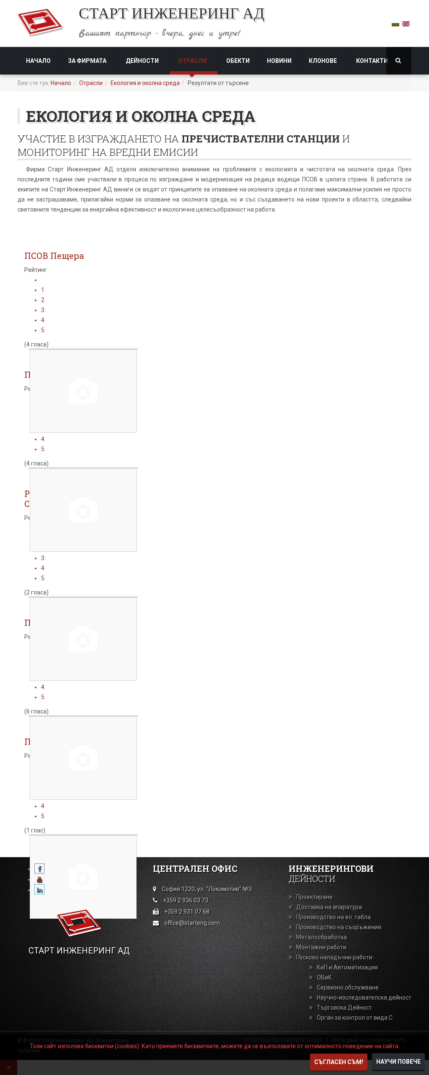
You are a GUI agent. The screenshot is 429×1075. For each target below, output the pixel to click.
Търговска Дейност (344, 1007)
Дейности (143, 60)
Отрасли (193, 60)
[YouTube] (39, 879)
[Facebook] (39, 869)
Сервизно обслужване (348, 987)
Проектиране (314, 897)
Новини (279, 60)
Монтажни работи (321, 947)
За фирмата (88, 60)
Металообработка (321, 937)
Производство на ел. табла (333, 917)
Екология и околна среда (145, 83)
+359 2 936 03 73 (185, 900)
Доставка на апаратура (329, 907)
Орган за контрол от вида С (355, 1017)
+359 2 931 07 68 (186, 911)
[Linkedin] (39, 889)
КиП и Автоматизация (347, 967)
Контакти (372, 60)
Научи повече (398, 1061)
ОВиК (324, 977)
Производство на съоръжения (338, 927)
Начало (38, 60)
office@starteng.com (192, 923)
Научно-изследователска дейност (364, 997)
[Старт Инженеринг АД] (40, 22)
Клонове (323, 60)
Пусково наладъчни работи (334, 957)
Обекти (238, 60)
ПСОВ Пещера (54, 255)
